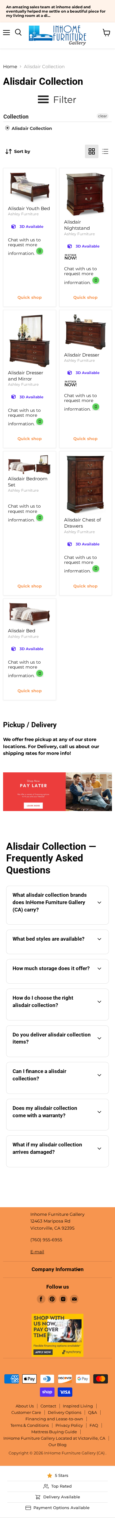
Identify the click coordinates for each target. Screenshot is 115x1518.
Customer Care (26, 1412)
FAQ (94, 1425)
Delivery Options (64, 1412)
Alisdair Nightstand (77, 225)
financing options (60, 1092)
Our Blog (57, 1444)
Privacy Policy (69, 1425)
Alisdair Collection (31, 128)
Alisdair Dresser (81, 355)
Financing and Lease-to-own (54, 1418)
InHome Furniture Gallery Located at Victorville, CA (54, 1438)
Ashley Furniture (23, 214)
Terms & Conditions (29, 1425)
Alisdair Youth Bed (29, 208)
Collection (16, 116)
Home (10, 66)
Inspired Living (78, 1405)
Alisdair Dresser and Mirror (25, 376)
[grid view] (91, 151)
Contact (48, 1405)
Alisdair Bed (21, 631)
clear (102, 116)
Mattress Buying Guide (54, 1431)
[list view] (105, 151)
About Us (25, 1405)
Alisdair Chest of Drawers (82, 523)
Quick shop (29, 297)
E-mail (37, 1252)
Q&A (92, 1412)
